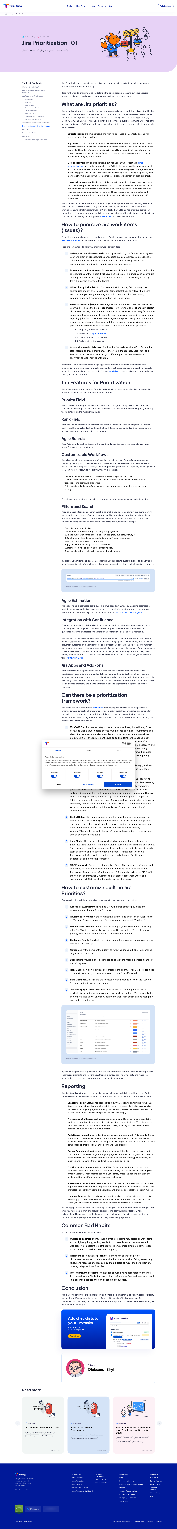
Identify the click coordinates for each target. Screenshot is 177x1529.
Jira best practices (70, 240)
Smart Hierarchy (77, 1484)
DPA (151, 1496)
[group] (43, 1425)
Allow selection (88, 784)
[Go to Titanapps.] (6, 14)
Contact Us (154, 1477)
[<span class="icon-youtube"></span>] (16, 1489)
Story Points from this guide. (129, 612)
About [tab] (119, 750)
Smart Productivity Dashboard (82, 1491)
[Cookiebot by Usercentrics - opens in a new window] (123, 743)
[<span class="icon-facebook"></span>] (23, 1489)
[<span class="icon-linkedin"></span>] (27, 1489)
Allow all (118, 784)
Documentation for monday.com (131, 1484)
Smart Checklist (61, 51)
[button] (159, 1423)
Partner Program (98, 6)
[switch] (77, 776)
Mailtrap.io (150, 1521)
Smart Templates (77, 1481)
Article (25, 51)
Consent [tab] (58, 750)
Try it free (74, 1336)
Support (122, 1488)
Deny (59, 784)
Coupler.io (159, 1521)
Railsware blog (139, 1521)
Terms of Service (153, 1488)
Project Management (47, 51)
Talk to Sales (165, 6)
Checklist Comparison (127, 1494)
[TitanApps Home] (12, 6)
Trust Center (123, 1501)
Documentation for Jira (127, 1481)
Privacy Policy (155, 1484)
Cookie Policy (155, 1493)
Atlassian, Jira (34, 51)
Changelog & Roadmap (127, 1498)
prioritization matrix (74, 658)
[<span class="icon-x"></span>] (19, 1489)
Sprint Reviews (98, 333)
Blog (110, 6)
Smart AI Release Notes (79, 1488)
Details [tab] (88, 750)
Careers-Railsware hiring (128, 1491)
